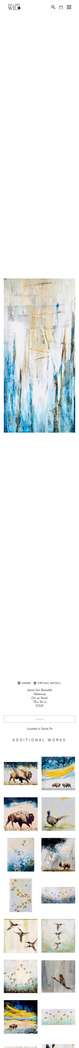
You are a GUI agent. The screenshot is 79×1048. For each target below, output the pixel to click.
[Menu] (69, 7)
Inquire (39, 718)
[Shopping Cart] (61, 7)
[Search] (53, 7)
